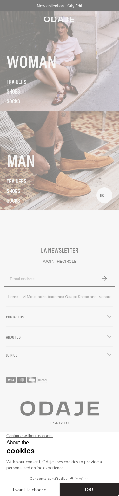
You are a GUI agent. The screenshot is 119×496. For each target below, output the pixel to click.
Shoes (13, 91)
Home (13, 296)
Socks (13, 101)
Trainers (16, 82)
